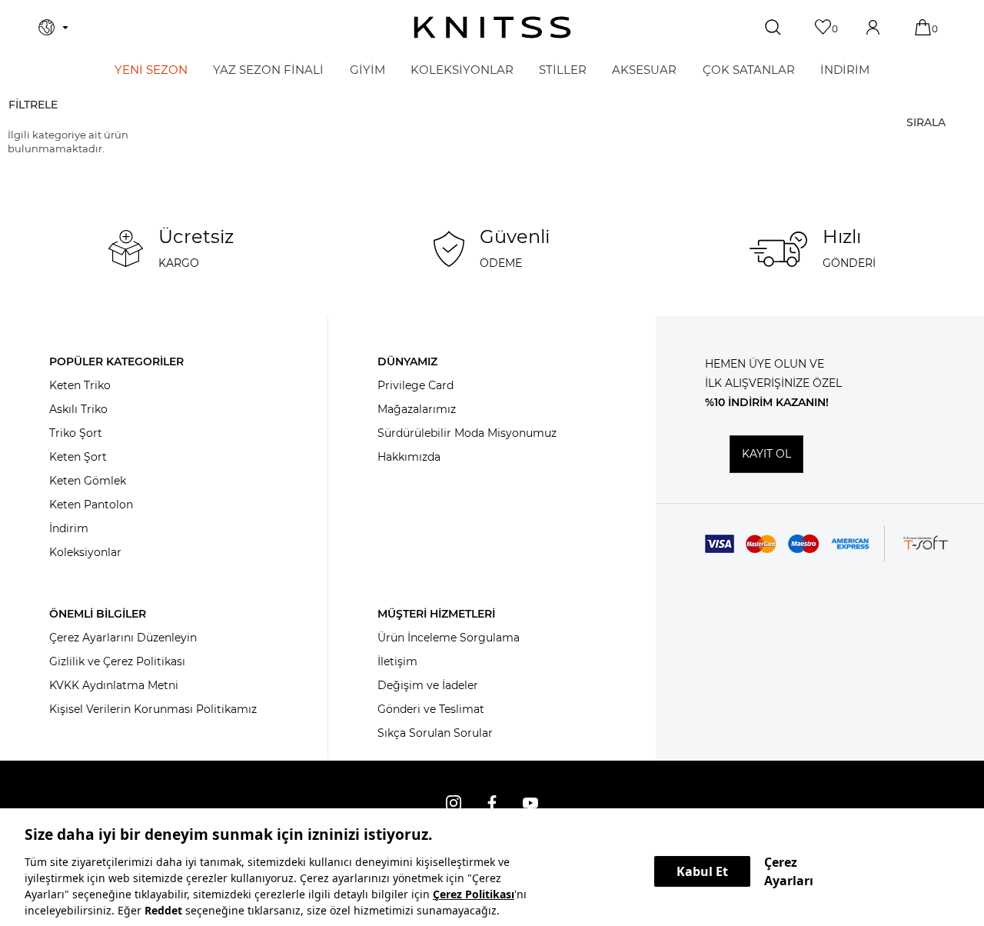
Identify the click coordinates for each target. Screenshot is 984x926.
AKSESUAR (644, 69)
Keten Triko (80, 385)
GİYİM (367, 69)
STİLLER (563, 69)
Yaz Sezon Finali (268, 69)
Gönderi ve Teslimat (430, 709)
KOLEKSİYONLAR (462, 69)
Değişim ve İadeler (427, 685)
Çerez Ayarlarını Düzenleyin (123, 638)
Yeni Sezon (151, 69)
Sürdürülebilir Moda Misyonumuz (467, 433)
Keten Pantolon (91, 504)
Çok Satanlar (749, 69)
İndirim (68, 528)
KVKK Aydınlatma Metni (113, 685)
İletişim (397, 661)
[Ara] (774, 27)
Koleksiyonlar (85, 552)
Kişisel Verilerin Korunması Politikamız (153, 709)
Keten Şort (78, 457)
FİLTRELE (33, 105)
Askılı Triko (78, 409)
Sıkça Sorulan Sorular (435, 733)
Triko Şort (75, 433)
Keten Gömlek (87, 481)
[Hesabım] (874, 27)
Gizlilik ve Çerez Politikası (117, 661)
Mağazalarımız (416, 409)
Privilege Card (415, 385)
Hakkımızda (408, 457)
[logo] (492, 27)
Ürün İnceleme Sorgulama (448, 638)
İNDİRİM (844, 69)
